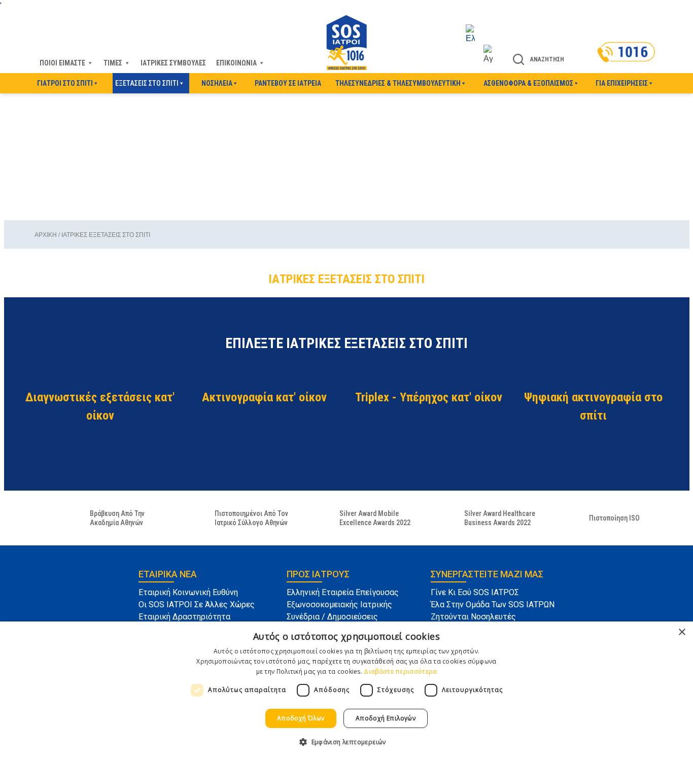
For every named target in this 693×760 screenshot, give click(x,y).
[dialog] (346, 690)
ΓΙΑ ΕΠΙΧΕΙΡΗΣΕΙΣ (622, 83)
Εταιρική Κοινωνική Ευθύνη (188, 592)
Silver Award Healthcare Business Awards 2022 (499, 518)
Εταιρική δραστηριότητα (184, 616)
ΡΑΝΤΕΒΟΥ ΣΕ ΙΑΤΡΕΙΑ (288, 83)
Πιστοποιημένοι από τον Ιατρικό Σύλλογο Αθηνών (251, 518)
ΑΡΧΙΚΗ (45, 234)
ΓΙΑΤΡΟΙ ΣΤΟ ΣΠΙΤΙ (65, 83)
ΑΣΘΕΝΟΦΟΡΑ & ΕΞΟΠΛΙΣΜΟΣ (528, 83)
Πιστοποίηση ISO (614, 518)
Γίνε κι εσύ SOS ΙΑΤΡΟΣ (475, 592)
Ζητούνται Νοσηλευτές (473, 616)
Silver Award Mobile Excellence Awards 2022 (374, 518)
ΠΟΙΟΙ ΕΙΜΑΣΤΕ (62, 63)
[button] (346, 742)
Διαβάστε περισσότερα (400, 671)
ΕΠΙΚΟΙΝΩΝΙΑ (236, 63)
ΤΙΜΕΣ (112, 63)
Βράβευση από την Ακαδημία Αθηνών (117, 518)
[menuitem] (479, 34)
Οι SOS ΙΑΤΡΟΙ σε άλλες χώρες (196, 604)
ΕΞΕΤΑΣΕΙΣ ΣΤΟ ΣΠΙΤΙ (147, 83)
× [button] (681, 632)
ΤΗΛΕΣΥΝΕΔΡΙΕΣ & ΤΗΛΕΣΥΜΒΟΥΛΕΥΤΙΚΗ (398, 83)
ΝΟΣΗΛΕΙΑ (216, 83)
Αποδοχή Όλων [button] (301, 718)
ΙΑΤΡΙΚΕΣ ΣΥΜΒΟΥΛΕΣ (173, 63)
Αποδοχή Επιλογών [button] (385, 718)
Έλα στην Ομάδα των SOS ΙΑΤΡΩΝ (493, 604)
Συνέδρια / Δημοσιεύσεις (332, 616)
